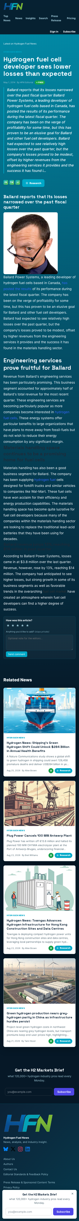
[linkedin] (27, 1149)
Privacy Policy (11, 1187)
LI (18, 182)
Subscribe (69, 31)
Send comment (16, 654)
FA (6, 182)
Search (43, 18)
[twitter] (13, 1149)
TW (11, 182)
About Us (9, 1158)
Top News (6, 18)
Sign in (54, 31)
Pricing (71, 18)
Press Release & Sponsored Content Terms (29, 1182)
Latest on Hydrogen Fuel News (19, 43)
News (18, 18)
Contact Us (10, 1169)
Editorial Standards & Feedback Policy (25, 1174)
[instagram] (20, 1149)
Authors (8, 1164)
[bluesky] (5, 1149)
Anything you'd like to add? (27, 631)
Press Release (56, 18)
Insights (30, 18)
